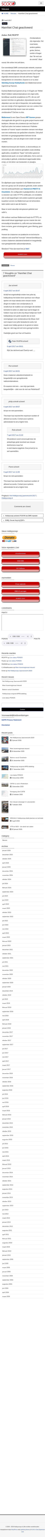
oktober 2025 (6, 859)
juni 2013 (5, 1210)
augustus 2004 (7, 1284)
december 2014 (7, 1172)
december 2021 (7, 949)
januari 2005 (6, 1272)
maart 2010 (6, 1247)
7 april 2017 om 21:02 (15, 435)
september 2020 (7, 982)
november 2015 (7, 1127)
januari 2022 (6, 945)
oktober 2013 (6, 1201)
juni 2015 (5, 1148)
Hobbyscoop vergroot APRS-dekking (14, 693)
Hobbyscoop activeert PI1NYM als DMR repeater (21, 515)
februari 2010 (6, 1251)
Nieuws (5, 23)
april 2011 (5, 1234)
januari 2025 (6, 867)
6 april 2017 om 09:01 (15, 346)
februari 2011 (6, 1238)
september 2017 (7, 1044)
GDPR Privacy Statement (11, 720)
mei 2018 (5, 1015)
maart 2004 (6, 1296)
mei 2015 (5, 1152)
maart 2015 (6, 1160)
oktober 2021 (6, 954)
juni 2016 (5, 1098)
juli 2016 (5, 1094)
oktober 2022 (6, 912)
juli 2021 (5, 962)
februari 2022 (6, 941)
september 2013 (7, 1205)
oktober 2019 (6, 995)
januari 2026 (6, 850)
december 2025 (7, 854)
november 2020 (7, 974)
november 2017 (7, 1036)
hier (27, 249)
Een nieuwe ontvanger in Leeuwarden (22, 802)
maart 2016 (6, 1110)
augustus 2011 (7, 1230)
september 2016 (7, 1086)
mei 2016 (5, 1102)
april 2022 (5, 933)
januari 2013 (6, 1222)
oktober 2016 (6, 1082)
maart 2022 (6, 937)
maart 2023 (6, 908)
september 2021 (7, 958)
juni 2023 (5, 900)
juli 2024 (5, 883)
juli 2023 (5, 896)
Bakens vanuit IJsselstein (10, 689)
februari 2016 (6, 1115)
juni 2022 (5, 925)
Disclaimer (6, 725)
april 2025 (5, 863)
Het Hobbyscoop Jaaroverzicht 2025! (20, 671)
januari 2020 (6, 987)
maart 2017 (6, 1065)
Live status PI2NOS (16, 657)
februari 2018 (6, 1024)
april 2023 (5, 904)
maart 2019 (6, 1003)
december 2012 (7, 1226)
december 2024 (7, 871)
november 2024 (7, 875)
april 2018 (5, 1020)
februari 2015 (6, 1164)
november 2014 (7, 1177)
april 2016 (5, 1106)
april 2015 (5, 1156)
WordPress (14, 1529)
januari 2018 (6, 1028)
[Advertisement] (22, 1408)
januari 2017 (6, 1069)
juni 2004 (5, 1288)
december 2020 (7, 970)
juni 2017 (5, 1053)
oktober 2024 (6, 879)
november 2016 (7, 1077)
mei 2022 (5, 929)
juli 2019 (5, 999)
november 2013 (7, 1197)
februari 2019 (6, 1007)
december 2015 (7, 1123)
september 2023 (7, 892)
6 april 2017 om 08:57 (12, 407)
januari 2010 (6, 1255)
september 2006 (7, 1259)
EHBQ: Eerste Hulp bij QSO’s (14, 520)
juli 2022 (5, 921)
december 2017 (7, 1032)
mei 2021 (5, 966)
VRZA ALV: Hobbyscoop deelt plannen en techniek (26, 818)
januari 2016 (6, 1119)
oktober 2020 (6, 978)
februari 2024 (6, 887)
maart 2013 (6, 1218)
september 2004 (7, 1280)
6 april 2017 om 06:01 (12, 371)
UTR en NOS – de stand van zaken (21, 826)
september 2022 (7, 916)
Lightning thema (25, 1529)
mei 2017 (5, 1057)
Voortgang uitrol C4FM (17, 791)
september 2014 (7, 1185)
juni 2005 (5, 1263)
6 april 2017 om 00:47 (12, 291)
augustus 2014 (7, 1189)
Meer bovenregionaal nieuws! (25, 667)
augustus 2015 (7, 1139)
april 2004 (5, 1292)
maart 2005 (6, 1267)
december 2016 (7, 1073)
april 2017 (5, 1061)
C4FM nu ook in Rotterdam (19, 783)
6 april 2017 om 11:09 (12, 472)
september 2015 (7, 1135)
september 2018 (7, 1011)
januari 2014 (6, 1193)
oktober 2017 (6, 1040)
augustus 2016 (7, 1090)
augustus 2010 (7, 1243)
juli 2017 (5, 1049)
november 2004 (7, 1276)
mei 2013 (5, 1214)
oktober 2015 (6, 1131)
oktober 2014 (6, 1181)
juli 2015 (5, 1143)
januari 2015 (6, 1168)
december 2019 (7, 991)
